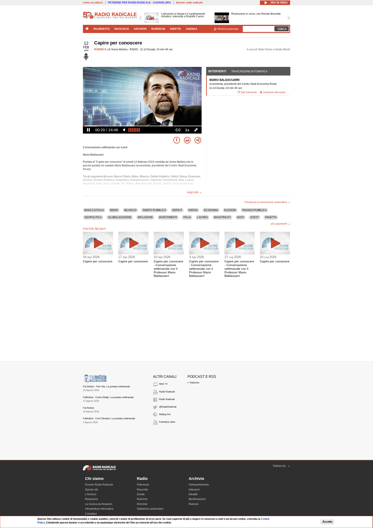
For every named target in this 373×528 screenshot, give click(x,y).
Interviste (142, 504)
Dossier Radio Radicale (99, 484)
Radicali (193, 504)
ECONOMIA (211, 210)
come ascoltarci (93, 2)
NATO (240, 217)
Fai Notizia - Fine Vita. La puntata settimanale (106, 386)
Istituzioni (194, 489)
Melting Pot (165, 414)
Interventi (217, 71)
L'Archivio (90, 494)
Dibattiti (193, 494)
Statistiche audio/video (150, 508)
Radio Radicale (167, 391)
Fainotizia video (167, 422)
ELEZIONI (230, 210)
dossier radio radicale (189, 2)
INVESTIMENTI (168, 217)
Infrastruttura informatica (99, 508)
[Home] (110, 18)
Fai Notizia (88, 408)
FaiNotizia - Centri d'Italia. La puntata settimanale (108, 397)
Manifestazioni (197, 499)
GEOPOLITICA (93, 217)
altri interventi (249, 92)
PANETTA (271, 217)
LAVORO (202, 217)
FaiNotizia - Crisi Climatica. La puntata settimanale (109, 418)
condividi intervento (274, 92)
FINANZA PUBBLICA (254, 210)
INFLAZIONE (145, 217)
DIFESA (193, 210)
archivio (140, 28)
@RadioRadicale (168, 406)
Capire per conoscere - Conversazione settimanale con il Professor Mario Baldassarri (168, 268)
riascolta (121, 28)
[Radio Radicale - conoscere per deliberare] (99, 470)
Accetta (327, 521)
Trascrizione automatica (249, 71)
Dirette (141, 494)
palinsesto (101, 28)
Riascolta (142, 489)
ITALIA (187, 217)
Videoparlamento (199, 484)
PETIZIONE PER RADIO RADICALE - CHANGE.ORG (139, 2)
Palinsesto (143, 484)
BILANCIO (130, 210)
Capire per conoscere (97, 261)
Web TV (163, 384)
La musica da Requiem (98, 504)
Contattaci (91, 513)
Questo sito (91, 489)
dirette (175, 28)
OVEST (254, 217)
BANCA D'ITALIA (94, 210)
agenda (191, 28)
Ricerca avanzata (228, 28)
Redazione (91, 499)
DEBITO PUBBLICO (154, 210)
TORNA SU (279, 466)
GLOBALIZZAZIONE (119, 217)
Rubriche (194, 382)
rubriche (158, 28)
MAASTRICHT (222, 217)
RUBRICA (100, 49)
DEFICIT (177, 210)
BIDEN (114, 210)
